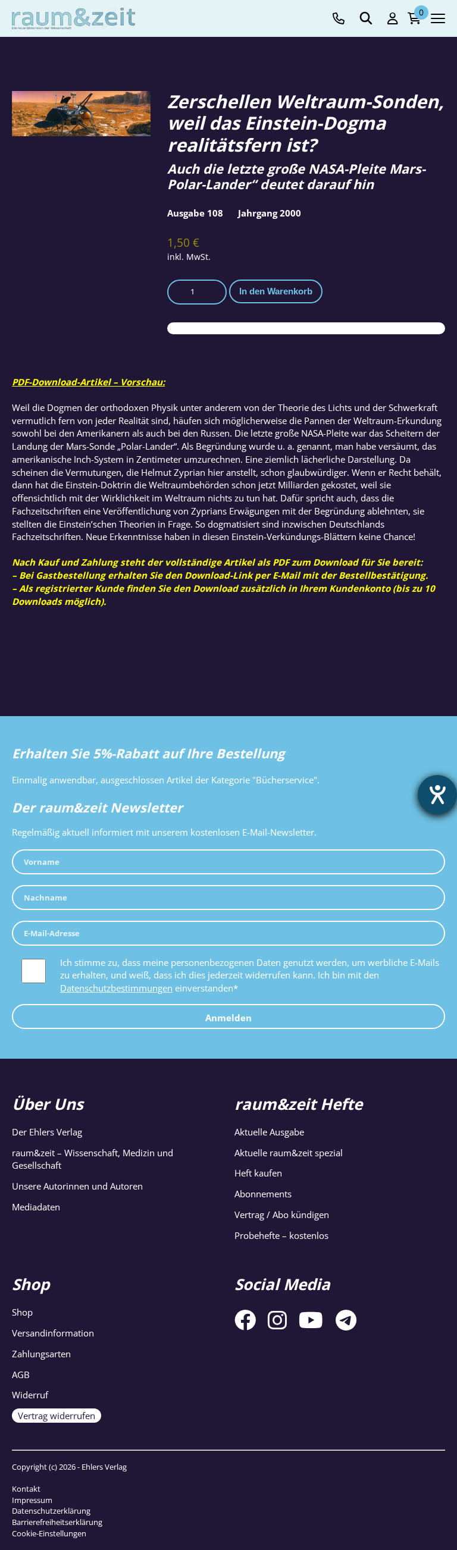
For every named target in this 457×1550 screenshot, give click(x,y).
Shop (22, 1312)
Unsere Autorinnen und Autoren (77, 1186)
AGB (21, 1374)
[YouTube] (311, 1319)
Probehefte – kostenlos (281, 1235)
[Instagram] (277, 1319)
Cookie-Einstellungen (49, 1533)
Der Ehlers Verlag (47, 1132)
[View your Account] (392, 18)
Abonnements (263, 1194)
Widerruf (30, 1395)
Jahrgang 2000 (269, 213)
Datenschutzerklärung (51, 1510)
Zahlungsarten (41, 1354)
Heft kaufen (258, 1173)
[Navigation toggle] (438, 18)
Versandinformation (53, 1333)
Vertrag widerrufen (56, 1416)
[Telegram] (346, 1319)
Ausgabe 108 (195, 213)
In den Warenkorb (275, 291)
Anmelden (228, 1018)
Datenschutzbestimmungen (116, 988)
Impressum (32, 1500)
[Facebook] (245, 1319)
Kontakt (26, 1488)
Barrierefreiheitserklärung (57, 1522)
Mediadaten (36, 1207)
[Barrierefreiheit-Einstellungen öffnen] (437, 794)
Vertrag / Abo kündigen (281, 1214)
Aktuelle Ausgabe (269, 1132)
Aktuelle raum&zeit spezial (288, 1153)
